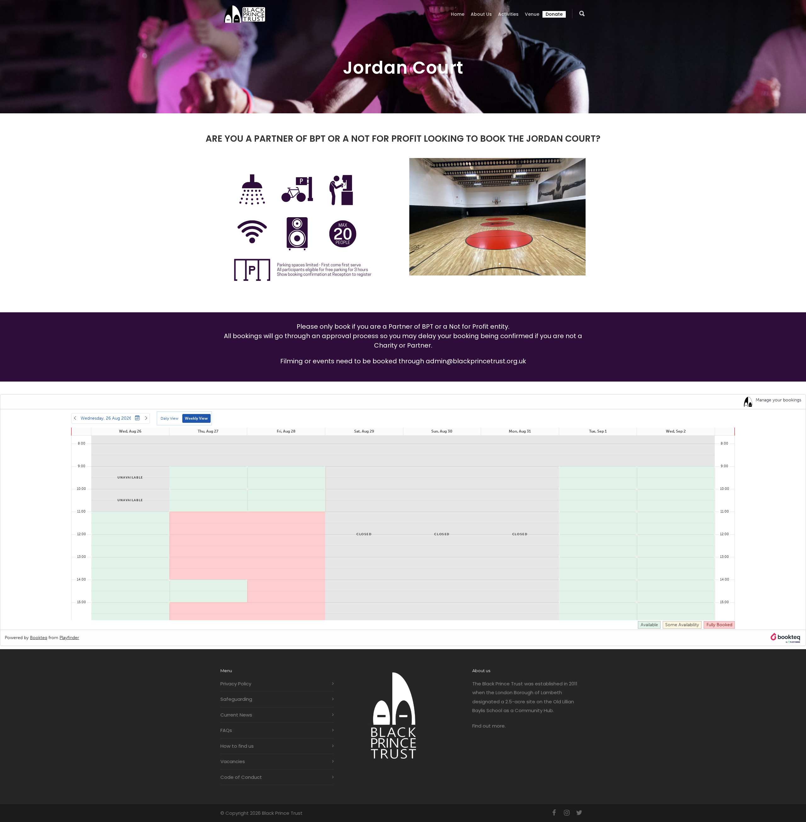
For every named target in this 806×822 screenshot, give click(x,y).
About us (481, 14)
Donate (554, 14)
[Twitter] (579, 813)
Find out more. (489, 726)
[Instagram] (566, 813)
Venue (532, 14)
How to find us (237, 746)
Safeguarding (236, 699)
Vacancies (232, 761)
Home (457, 14)
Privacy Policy (235, 683)
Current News (236, 714)
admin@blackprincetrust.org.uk (476, 361)
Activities (508, 14)
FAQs (226, 730)
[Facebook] (554, 813)
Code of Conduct (241, 777)
